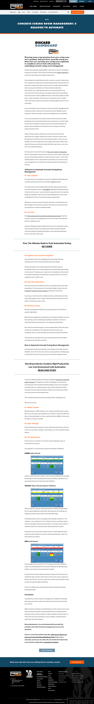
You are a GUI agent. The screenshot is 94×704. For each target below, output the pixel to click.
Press (49, 675)
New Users (73, 1)
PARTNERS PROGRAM (41, 687)
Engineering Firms (62, 682)
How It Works (33, 6)
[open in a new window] (16, 674)
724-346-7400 (15, 685)
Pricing (75, 6)
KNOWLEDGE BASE (52, 686)
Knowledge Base (44, 1)
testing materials (62, 72)
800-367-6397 (21, 685)
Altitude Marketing (65, 699)
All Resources (13, 12)
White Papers (43, 12)
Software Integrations (42, 676)
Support (50, 673)
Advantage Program (52, 682)
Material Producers (76, 673)
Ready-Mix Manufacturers (77, 675)
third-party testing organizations (57, 152)
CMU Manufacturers (76, 680)
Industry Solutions (45, 6)
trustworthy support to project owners (36, 291)
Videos (28, 12)
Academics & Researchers (77, 682)
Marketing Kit (51, 684)
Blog (19, 12)
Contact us (51, 1)
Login (90, 1)
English (60, 1)
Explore (82, 6)
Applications (66, 6)
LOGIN (49, 688)
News (23, 12)
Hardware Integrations (40, 674)
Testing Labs (61, 673)
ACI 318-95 (46, 189)
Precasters (61, 680)
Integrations (56, 6)
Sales (49, 671)
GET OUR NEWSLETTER (77, 12)
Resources (36, 1)
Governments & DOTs (63, 675)
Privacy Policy (43, 699)
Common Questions (53, 12)
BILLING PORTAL (51, 690)
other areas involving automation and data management (44, 216)
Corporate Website (50, 699)
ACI (53, 182)
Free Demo (81, 1)
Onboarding (51, 680)
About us (39, 683)
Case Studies (35, 12)
